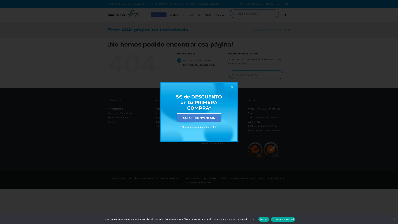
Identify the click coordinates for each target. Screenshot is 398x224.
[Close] (232, 87)
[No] (394, 219)
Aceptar (264, 219)
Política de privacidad (283, 219)
